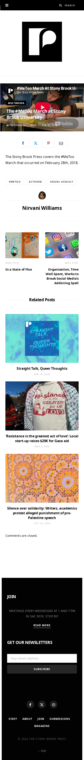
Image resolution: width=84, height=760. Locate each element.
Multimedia (16, 103)
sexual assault (61, 181)
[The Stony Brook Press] (42, 41)
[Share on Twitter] (35, 143)
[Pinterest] (48, 143)
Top (43, 751)
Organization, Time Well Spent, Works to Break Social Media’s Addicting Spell (62, 276)
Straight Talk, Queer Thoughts (42, 368)
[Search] (60, 5)
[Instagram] (54, 704)
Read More (42, 625)
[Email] (61, 143)
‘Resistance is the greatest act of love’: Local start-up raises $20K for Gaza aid (42, 438)
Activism (35, 181)
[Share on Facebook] (23, 143)
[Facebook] (30, 704)
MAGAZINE (42, 726)
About (27, 719)
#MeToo (15, 181)
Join (40, 719)
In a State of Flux (18, 269)
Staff (13, 719)
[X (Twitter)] (42, 704)
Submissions (60, 719)
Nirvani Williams (23, 125)
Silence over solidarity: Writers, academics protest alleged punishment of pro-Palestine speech (42, 513)
